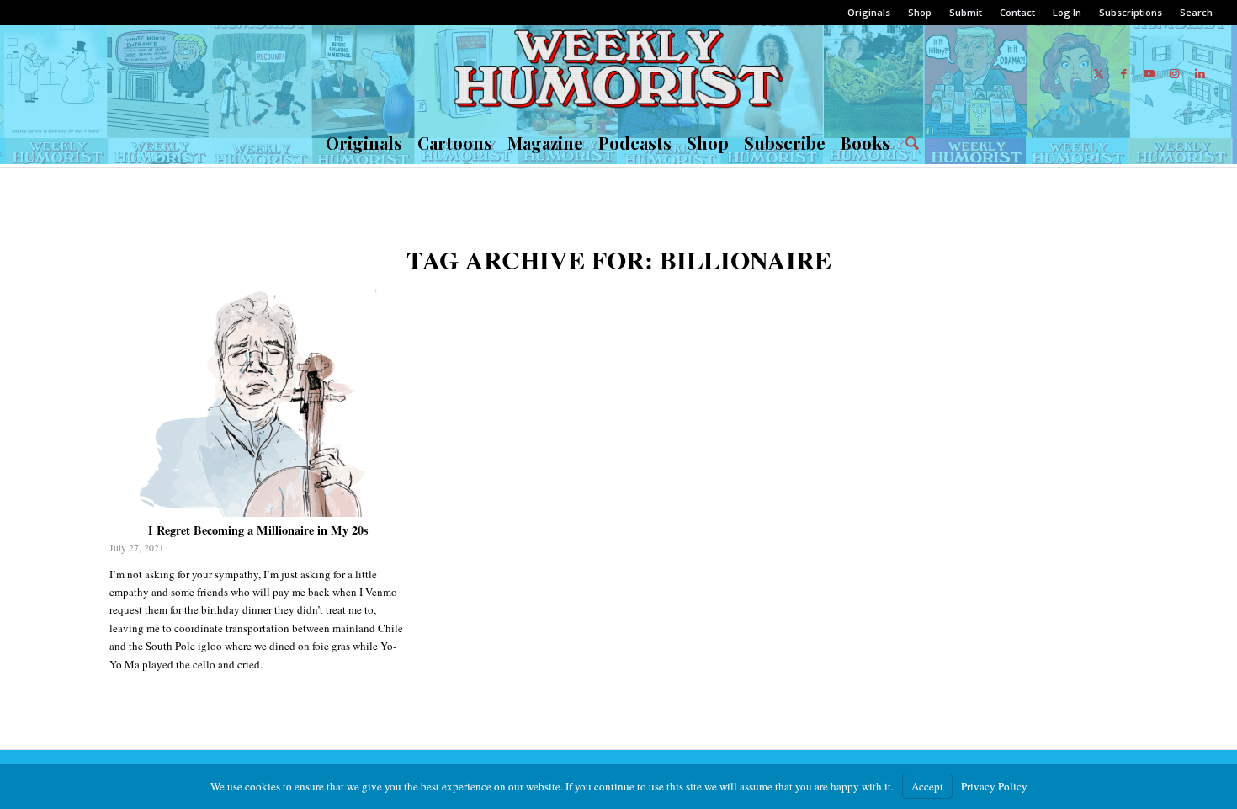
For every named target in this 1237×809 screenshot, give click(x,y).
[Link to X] (1099, 73)
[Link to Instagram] (1174, 73)
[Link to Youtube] (1149, 73)
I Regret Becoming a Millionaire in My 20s (258, 530)
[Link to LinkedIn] (1200, 73)
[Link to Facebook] (1124, 73)
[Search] (908, 143)
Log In (1067, 12)
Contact (1017, 12)
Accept (927, 786)
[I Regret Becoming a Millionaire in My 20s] (258, 403)
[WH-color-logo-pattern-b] (618, 73)
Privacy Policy (994, 786)
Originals (868, 12)
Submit (965, 12)
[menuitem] (869, 12)
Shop (920, 12)
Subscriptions (1130, 12)
